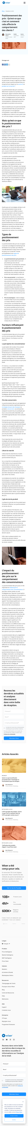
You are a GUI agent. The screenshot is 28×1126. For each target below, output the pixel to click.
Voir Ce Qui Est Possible (14, 888)
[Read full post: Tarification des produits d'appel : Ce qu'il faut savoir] (14, 833)
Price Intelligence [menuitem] (7, 952)
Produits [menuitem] (4, 948)
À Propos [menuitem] (4, 1018)
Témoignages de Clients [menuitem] (8, 983)
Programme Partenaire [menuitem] (8, 1024)
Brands (4, 775)
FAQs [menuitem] (3, 996)
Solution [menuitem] (4, 966)
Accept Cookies (14, 1115)
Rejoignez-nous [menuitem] (6, 1021)
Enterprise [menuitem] (5, 1015)
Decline (14, 1119)
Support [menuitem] (4, 1007)
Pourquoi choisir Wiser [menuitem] (8, 986)
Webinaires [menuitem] (5, 999)
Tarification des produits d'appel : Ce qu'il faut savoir (9, 846)
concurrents (10, 409)
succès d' (20, 84)
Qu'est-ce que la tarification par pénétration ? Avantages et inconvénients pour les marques (10, 779)
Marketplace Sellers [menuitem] (7, 975)
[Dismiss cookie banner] (23, 1102)
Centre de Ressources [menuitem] (8, 993)
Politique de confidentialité (9, 734)
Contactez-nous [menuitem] (6, 1010)
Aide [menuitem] (3, 1004)
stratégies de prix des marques (11, 407)
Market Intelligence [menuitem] (7, 955)
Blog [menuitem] (3, 990)
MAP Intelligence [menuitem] (7, 958)
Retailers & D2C (10, 11)
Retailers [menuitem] (4, 969)
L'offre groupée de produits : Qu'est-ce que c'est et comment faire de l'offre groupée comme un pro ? (12, 813)
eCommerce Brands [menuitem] (7, 972)
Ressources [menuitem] (5, 980)
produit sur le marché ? (8, 86)
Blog (3, 11)
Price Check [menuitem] (5, 961)
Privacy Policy (19, 1112)
